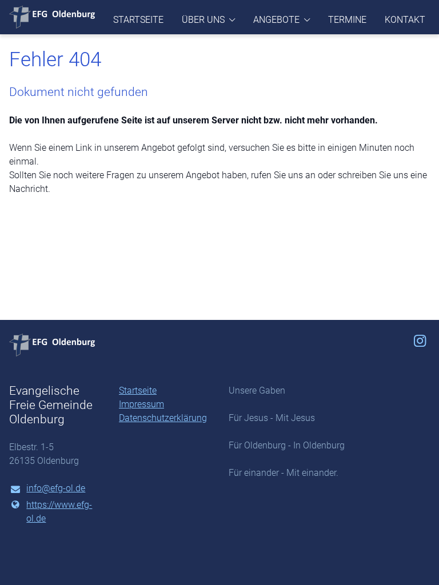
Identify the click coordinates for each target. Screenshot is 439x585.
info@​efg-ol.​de (55, 488)
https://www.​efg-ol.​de (59, 511)
